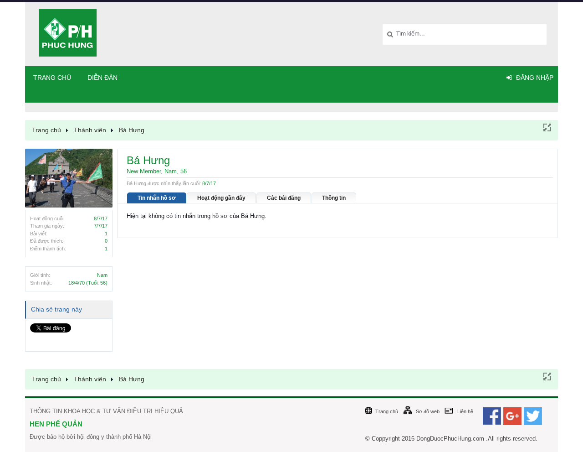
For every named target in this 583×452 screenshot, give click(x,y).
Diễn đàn (102, 77)
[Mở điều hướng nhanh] (546, 126)
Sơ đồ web (428, 411)
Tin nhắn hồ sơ (157, 198)
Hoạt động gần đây (221, 198)
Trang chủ (52, 77)
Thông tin (334, 198)
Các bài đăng (284, 198)
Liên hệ (465, 411)
